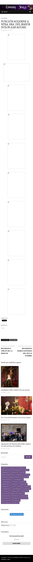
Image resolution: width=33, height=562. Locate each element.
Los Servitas (5, 493)
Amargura (5, 467)
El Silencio (19, 474)
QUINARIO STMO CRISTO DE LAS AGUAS (15, 390)
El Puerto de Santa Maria (8, 474)
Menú (6, 12)
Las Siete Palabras (16, 488)
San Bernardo (6, 495)
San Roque (15, 498)
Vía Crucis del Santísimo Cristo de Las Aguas (16, 417)
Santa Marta (16, 500)
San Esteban (15, 495)
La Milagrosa (6, 486)
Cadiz (12, 467)
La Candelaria (6, 481)
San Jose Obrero (6, 498)
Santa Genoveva (6, 500)
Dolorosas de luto (6, 470)
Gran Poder (24, 477)
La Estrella (22, 481)
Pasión (21, 493)
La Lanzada (13, 484)
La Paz (19, 486)
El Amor (26, 470)
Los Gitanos (26, 488)
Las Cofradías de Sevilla (17, 557)
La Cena (14, 481)
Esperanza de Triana (14, 477)
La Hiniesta (5, 484)
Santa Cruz (24, 498)
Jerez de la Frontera (7, 479)
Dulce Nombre (17, 470)
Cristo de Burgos (20, 467)
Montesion (14, 493)
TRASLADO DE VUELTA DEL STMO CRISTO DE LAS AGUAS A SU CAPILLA (16, 445)
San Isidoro (23, 495)
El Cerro (22, 472)
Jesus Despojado (18, 479)
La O (13, 486)
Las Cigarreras (6, 488)
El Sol (27, 474)
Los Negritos (14, 491)
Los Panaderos (24, 491)
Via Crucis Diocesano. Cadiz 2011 (10, 502)
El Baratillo (5, 472)
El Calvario (13, 472)
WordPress (3, 559)
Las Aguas (4, 18)
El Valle (4, 477)
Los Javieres (5, 491)
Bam (9, 559)
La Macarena (23, 484)
